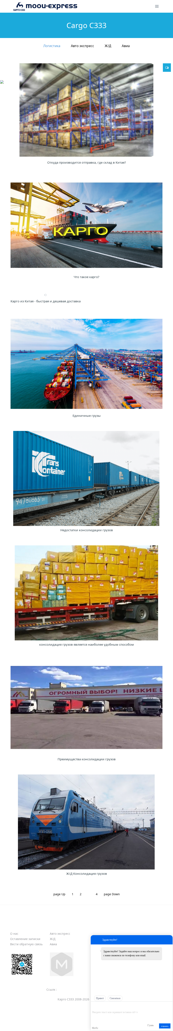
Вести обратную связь (26, 944)
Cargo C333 (61, 926)
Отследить (100, 926)
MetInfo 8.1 (79, 1022)
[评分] (100, 1006)
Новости (138, 926)
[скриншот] (111, 1006)
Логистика (51, 45)
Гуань (150, 1025)
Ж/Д (108, 45)
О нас (14, 934)
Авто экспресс (82, 45)
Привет (100, 998)
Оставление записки (25, 939)
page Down (112, 894)
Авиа (126, 45)
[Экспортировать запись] (169, 1006)
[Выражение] (94, 1006)
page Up (59, 894)
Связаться (115, 998)
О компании (23, 926)
